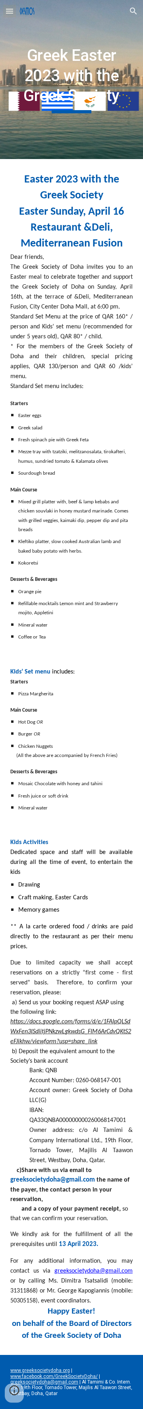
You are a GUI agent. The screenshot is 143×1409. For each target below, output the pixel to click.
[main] (71, 79)
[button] (9, 11)
